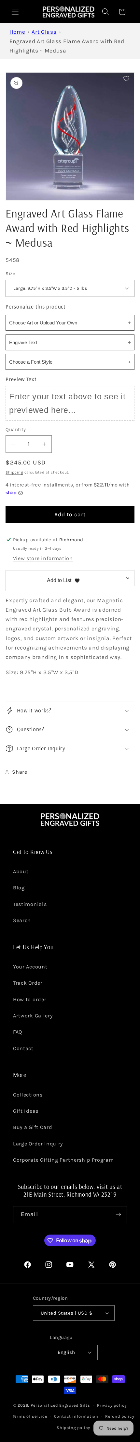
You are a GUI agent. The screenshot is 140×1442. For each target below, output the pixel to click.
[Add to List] (126, 78)
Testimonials (30, 904)
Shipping (14, 472)
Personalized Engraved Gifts (60, 1405)
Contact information (76, 1416)
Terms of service (30, 1416)
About (20, 871)
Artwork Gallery (32, 1016)
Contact (23, 1048)
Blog (19, 888)
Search (22, 920)
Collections (28, 1095)
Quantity (16, 429)
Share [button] (19, 772)
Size (10, 273)
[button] (15, 12)
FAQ (17, 1032)
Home (17, 32)
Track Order (28, 983)
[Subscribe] (118, 1215)
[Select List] (127, 578)
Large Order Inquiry (38, 1144)
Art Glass (44, 32)
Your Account (30, 967)
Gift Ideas (25, 1111)
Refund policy (119, 1416)
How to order (29, 999)
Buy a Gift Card (32, 1127)
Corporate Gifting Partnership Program (63, 1160)
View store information (43, 558)
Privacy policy (112, 1405)
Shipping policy (73, 1427)
